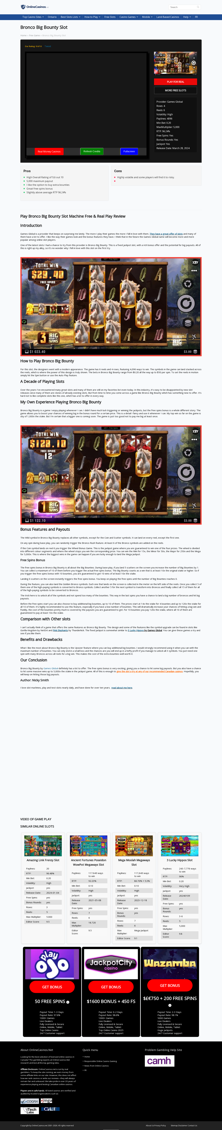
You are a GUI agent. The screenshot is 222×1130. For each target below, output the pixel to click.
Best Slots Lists (69, 17)
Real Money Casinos (49, 151)
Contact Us (192, 1125)
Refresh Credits (92, 151)
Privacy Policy (160, 1125)
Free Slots (110, 17)
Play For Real (175, 81)
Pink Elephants (60, 630)
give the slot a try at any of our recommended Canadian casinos (150, 671)
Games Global (50, 668)
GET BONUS (52, 986)
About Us (150, 1125)
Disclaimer (182, 1125)
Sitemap (174, 1125)
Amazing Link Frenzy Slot (43, 860)
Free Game (34, 35)
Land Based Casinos (167, 17)
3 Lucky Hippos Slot (180, 860)
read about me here (121, 687)
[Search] (198, 7)
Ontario (52, 17)
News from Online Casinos (96, 1065)
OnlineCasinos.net (39, 1125)
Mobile (146, 17)
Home (23, 35)
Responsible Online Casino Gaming (100, 1061)
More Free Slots (175, 90)
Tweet (48, 46)
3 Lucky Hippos (136, 630)
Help (185, 17)
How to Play (91, 17)
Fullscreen (129, 151)
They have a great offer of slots (166, 233)
